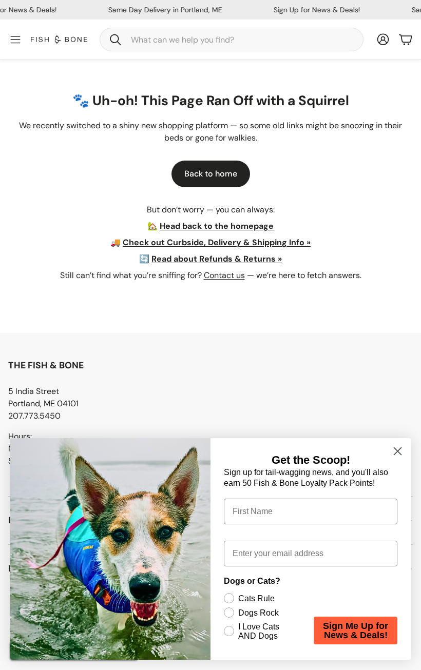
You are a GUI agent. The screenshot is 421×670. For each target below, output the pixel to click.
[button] (231, 39)
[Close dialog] (398, 451)
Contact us (224, 275)
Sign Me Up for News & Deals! (355, 630)
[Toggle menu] (15, 39)
